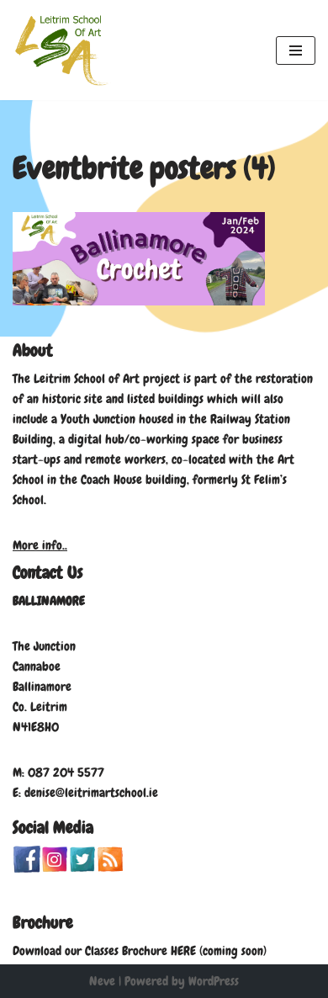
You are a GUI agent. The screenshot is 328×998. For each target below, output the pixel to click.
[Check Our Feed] (110, 868)
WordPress (213, 981)
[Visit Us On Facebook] (26, 868)
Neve (102, 981)
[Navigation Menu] (295, 50)
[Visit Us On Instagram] (54, 868)
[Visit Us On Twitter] (82, 868)
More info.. (40, 545)
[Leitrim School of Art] (63, 50)
